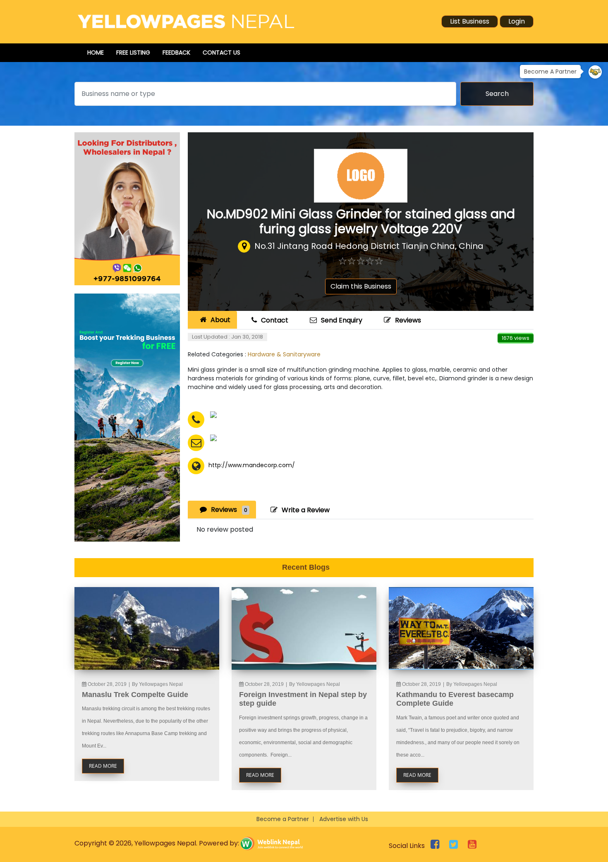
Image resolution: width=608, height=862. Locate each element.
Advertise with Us (343, 819)
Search (497, 93)
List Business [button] (469, 21)
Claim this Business (360, 286)
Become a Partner (282, 819)
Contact (274, 320)
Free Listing (133, 52)
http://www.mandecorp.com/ (251, 465)
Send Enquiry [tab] (341, 320)
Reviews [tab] (229, 509)
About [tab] (220, 320)
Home (95, 52)
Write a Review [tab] (306, 510)
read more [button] (103, 765)
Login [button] (516, 21)
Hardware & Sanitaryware (284, 354)
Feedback (176, 52)
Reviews (408, 320)
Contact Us (221, 52)
